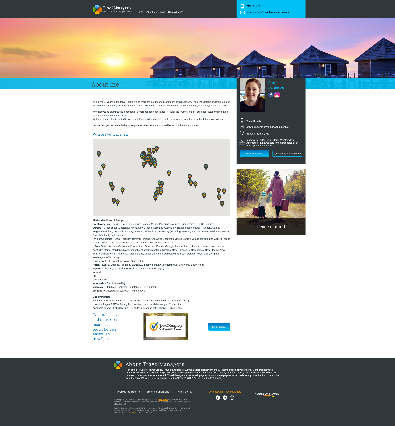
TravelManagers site (127, 391)
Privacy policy (183, 391)
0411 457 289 (253, 5)
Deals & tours (175, 12)
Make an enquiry (254, 153)
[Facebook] (218, 397)
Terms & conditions (157, 391)
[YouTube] (232, 397)
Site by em (163, 400)
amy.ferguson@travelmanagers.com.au (268, 12)
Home (140, 12)
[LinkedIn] (225, 397)
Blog (162, 12)
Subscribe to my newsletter (287, 153)
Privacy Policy (132, 412)
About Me (151, 12)
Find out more (219, 326)
